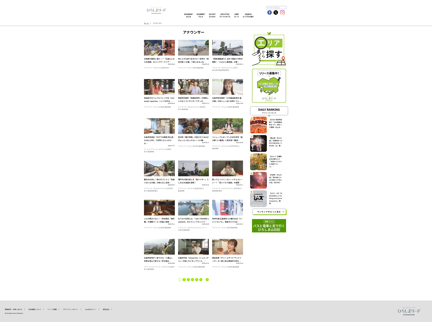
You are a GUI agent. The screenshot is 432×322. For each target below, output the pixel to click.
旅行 (167, 67)
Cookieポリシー (91, 309)
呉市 (195, 67)
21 (207, 280)
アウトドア (148, 267)
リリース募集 (52, 309)
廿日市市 (232, 146)
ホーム (146, 23)
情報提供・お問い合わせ (13, 309)
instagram (282, 12)
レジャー (203, 227)
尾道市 (202, 107)
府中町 (195, 146)
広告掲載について (34, 309)
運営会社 (106, 309)
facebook (269, 12)
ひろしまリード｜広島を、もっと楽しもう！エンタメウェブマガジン (156, 10)
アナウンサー (148, 67)
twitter (275, 12)
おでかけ (157, 67)
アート (146, 149)
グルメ (190, 67)
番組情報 (200, 67)
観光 (227, 70)
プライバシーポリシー (71, 309)
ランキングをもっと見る (269, 211)
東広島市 (215, 70)
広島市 (163, 67)
